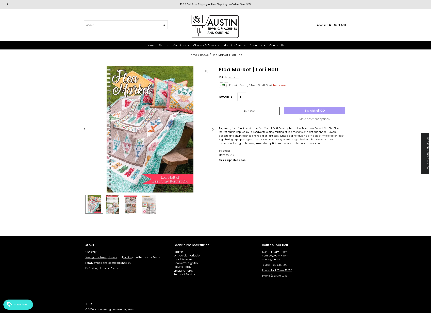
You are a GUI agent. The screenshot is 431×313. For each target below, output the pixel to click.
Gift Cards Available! (187, 255)
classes (112, 257)
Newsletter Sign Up (186, 263)
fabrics (127, 257)
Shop (162, 45)
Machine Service (235, 45)
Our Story (90, 252)
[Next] (212, 129)
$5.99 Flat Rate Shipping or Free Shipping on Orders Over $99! (215, 4)
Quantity (225, 97)
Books (204, 55)
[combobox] (121, 25)
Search (178, 252)
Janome (105, 268)
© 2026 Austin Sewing (98, 309)
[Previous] (85, 129)
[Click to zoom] (206, 71)
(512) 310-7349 (279, 275)
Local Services (183, 259)
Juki (123, 268)
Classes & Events (204, 45)
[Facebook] (2, 4)
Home (151, 45)
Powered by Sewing (124, 309)
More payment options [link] (315, 119)
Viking (95, 268)
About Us (256, 45)
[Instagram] (6, 4)
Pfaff (87, 268)
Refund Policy (182, 267)
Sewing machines (96, 257)
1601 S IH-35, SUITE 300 (274, 265)
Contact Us (277, 45)
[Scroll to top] (424, 306)
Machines (179, 45)
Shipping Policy (183, 271)
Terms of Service (184, 274)
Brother (115, 268)
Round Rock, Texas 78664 (277, 270)
